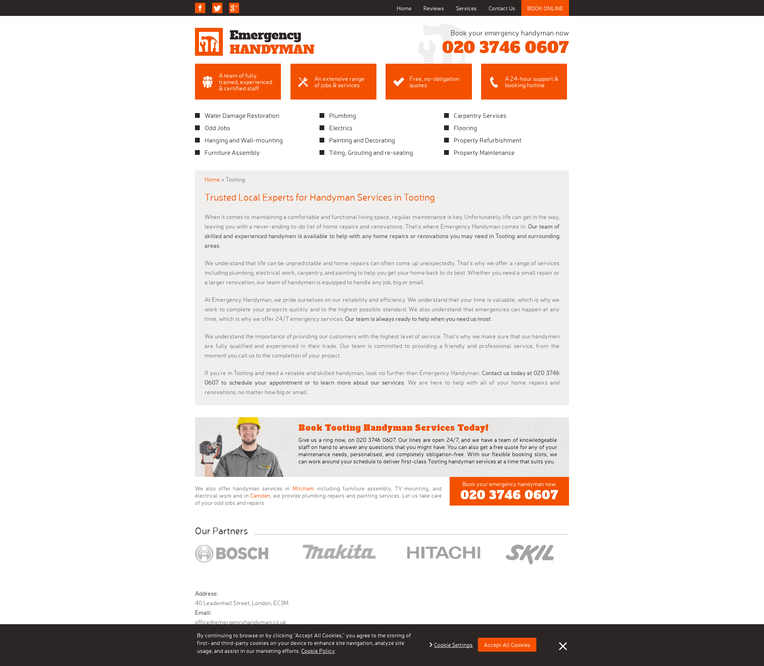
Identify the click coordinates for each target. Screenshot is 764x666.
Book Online (545, 8)
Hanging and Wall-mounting (244, 140)
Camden (260, 495)
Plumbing (342, 115)
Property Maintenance (484, 152)
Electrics (341, 128)
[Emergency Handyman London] (254, 42)
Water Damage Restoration (242, 115)
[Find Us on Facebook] (200, 8)
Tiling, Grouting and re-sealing (371, 152)
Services (466, 8)
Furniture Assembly (232, 152)
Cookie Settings (453, 644)
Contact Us (502, 8)
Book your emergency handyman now (505, 43)
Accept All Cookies (507, 644)
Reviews (433, 8)
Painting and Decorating (362, 140)
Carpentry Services (480, 115)
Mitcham (303, 488)
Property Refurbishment (487, 140)
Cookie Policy (318, 650)
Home (404, 8)
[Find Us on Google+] (234, 8)
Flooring (465, 128)
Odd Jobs (217, 128)
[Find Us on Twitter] (217, 8)
